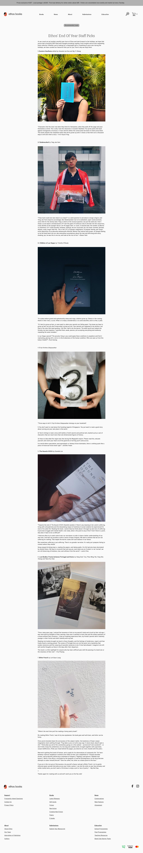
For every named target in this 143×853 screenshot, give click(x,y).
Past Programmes (100, 832)
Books (41, 14)
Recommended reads (71, 25)
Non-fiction (53, 808)
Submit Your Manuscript (57, 829)
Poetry (51, 815)
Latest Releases (54, 798)
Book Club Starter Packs (103, 839)
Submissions (86, 14)
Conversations (99, 798)
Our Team (7, 832)
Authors (6, 839)
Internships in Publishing (12, 835)
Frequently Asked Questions (13, 798)
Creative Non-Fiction (56, 812)
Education (105, 14)
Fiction (51, 805)
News (56, 14)
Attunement (98, 805)
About (70, 14)
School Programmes (101, 829)
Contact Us (8, 802)
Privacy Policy (8, 805)
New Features (99, 802)
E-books (52, 818)
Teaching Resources (101, 835)
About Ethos (8, 829)
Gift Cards (52, 802)
